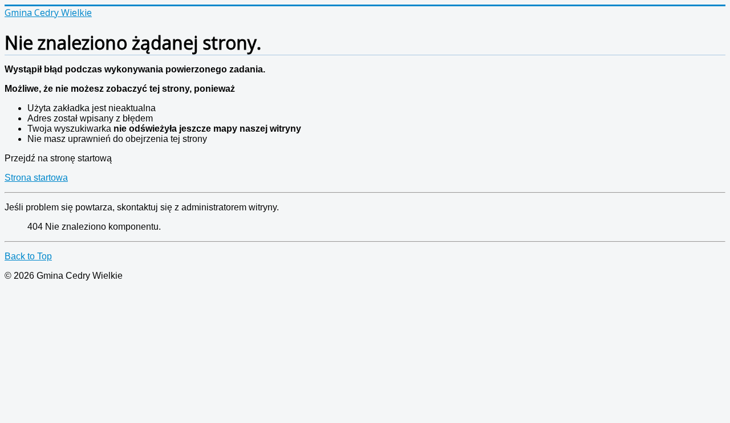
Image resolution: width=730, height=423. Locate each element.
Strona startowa (36, 177)
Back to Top (28, 256)
